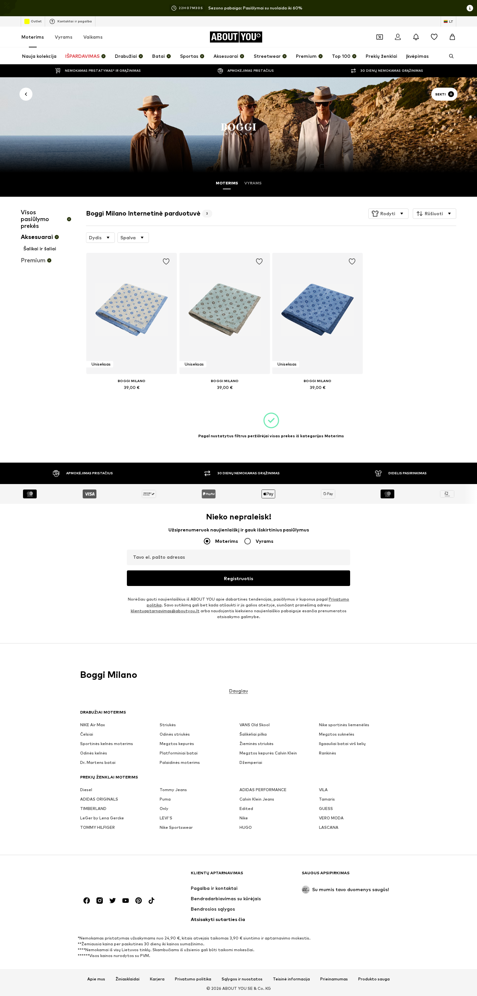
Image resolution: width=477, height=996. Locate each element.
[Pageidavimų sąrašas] (434, 37)
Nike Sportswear (176, 827)
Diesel (86, 790)
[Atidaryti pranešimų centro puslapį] (416, 37)
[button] (388, 213)
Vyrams (63, 37)
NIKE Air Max (92, 725)
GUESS (326, 808)
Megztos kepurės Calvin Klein (268, 753)
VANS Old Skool (254, 725)
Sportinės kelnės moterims (106, 743)
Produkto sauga (374, 979)
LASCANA (328, 827)
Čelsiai (86, 734)
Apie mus (96, 979)
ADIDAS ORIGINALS (99, 799)
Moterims (32, 37)
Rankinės (327, 753)
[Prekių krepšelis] (452, 37)
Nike (243, 818)
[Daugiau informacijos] (131, 396)
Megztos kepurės (177, 743)
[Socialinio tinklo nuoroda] (87, 901)
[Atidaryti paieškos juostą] (449, 56)
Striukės (168, 725)
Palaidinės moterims (180, 762)
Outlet (36, 21)
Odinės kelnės (93, 753)
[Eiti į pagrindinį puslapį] (115, 876)
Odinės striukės (175, 734)
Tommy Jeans (173, 790)
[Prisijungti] (398, 37)
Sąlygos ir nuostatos (242, 979)
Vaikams (93, 37)
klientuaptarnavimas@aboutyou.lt (165, 611)
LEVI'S (166, 818)
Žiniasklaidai (128, 979)
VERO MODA (331, 818)
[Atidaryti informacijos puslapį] (470, 8)
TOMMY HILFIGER (97, 827)
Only (164, 808)
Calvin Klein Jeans (256, 799)
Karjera (157, 979)
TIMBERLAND (93, 808)
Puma (165, 799)
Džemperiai (250, 762)
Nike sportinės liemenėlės (344, 725)
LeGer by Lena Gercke (102, 818)
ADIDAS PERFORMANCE (263, 790)
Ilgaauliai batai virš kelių (342, 743)
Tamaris (327, 799)
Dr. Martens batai (98, 762)
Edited (246, 808)
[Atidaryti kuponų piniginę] (380, 37)
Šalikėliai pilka (253, 734)
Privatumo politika (193, 979)
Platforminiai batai (179, 753)
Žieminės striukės (256, 743)
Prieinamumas (334, 979)
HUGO (245, 827)
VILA (323, 790)
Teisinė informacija (291, 979)
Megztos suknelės (336, 734)
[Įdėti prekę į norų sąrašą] (166, 262)
